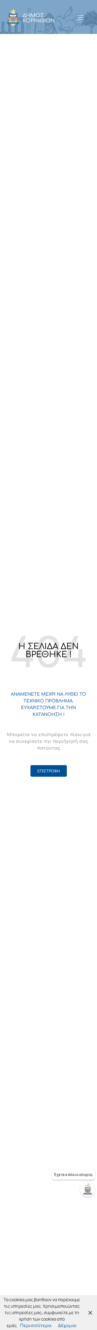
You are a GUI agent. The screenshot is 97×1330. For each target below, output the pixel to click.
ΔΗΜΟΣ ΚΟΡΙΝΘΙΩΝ (39, 18)
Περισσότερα (35, 1325)
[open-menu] (80, 18)
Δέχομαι (67, 1325)
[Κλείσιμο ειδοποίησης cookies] (90, 1312)
